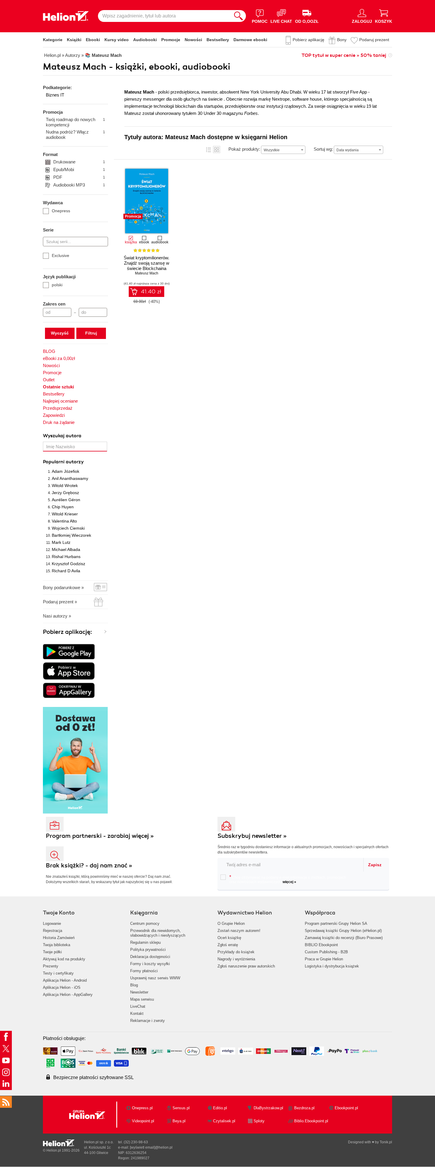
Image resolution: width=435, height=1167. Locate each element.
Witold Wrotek (65, 485)
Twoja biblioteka (56, 945)
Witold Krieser (65, 514)
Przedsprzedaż (57, 408)
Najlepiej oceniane (60, 401)
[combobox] (283, 150)
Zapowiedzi (54, 415)
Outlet (48, 379)
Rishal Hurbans (66, 556)
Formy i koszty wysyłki (150, 964)
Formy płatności (144, 971)
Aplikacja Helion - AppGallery (68, 994)
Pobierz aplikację (308, 39)
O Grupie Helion (231, 923)
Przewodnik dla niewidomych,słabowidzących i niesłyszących (157, 933)
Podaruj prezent (374, 39)
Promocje (170, 39)
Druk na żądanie (59, 422)
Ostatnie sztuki (58, 386)
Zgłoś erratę (228, 945)
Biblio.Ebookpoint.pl (311, 1121)
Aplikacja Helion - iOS (61, 987)
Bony (342, 39)
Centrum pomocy (145, 923)
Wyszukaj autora (62, 436)
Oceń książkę (229, 937)
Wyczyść (60, 333)
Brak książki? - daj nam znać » (89, 865)
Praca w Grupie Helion (324, 959)
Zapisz (374, 864)
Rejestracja (52, 930)
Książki (74, 39)
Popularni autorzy (63, 462)
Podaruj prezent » (60, 601)
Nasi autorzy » (57, 615)
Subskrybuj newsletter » (252, 836)
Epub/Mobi (79, 169)
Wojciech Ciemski (68, 528)
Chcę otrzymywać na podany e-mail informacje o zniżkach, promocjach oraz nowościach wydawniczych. (287, 879)
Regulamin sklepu (145, 942)
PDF (79, 177)
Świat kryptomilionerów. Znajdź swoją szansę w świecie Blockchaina (146, 263)
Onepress (61, 210)
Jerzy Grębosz (65, 492)
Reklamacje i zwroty (147, 1020)
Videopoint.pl (143, 1121)
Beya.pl (179, 1121)
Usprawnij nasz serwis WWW (155, 978)
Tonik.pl (386, 1142)
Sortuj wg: (323, 149)
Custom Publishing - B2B (326, 952)
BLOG (49, 351)
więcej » (289, 882)
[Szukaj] (238, 16)
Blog (134, 985)
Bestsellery (218, 39)
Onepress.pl (142, 1108)
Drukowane (79, 161)
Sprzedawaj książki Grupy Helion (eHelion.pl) (343, 930)
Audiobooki (145, 39)
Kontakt (137, 1013)
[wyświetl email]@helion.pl (151, 1147)
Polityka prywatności (148, 949)
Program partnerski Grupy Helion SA (336, 923)
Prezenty (50, 966)
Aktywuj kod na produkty (64, 959)
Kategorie (52, 39)
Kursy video (116, 39)
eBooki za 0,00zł (59, 358)
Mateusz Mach (146, 273)
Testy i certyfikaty (58, 973)
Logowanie (52, 923)
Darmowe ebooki (250, 39)
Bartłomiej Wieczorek (71, 535)
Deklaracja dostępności (150, 956)
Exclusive (60, 255)
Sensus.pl (181, 1108)
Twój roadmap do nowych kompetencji (75, 122)
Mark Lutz (61, 542)
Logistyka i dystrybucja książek (332, 966)
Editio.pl (220, 1108)
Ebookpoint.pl (346, 1108)
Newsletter (139, 992)
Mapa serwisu (142, 999)
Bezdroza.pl (304, 1108)
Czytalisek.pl (224, 1121)
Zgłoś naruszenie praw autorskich (246, 966)
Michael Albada (66, 549)
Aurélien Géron (66, 499)
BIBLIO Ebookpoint (321, 945)
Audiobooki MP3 (79, 184)
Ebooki (93, 39)
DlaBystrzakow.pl (268, 1108)
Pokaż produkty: (244, 149)
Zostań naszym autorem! (239, 930)
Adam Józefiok (65, 471)
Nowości (193, 39)
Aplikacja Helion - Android (65, 980)
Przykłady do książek (236, 952)
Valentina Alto (64, 521)
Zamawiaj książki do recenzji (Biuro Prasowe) (344, 937)
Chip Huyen (63, 506)
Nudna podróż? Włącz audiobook (75, 134)
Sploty (259, 1121)
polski (57, 284)
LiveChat (137, 1006)
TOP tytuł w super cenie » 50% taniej (344, 55)
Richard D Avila (66, 570)
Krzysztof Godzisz (68, 563)
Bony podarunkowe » (63, 587)
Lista (208, 149)
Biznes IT (55, 94)
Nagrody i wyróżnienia (236, 959)
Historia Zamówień (59, 937)
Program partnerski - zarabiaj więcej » (100, 836)
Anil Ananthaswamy (70, 478)
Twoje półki (52, 952)
